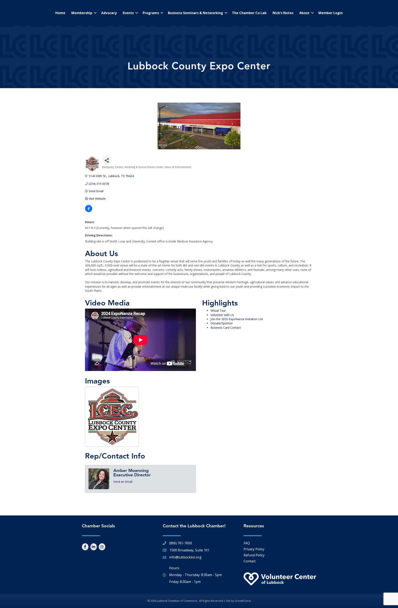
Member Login (330, 13)
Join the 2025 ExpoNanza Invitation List (236, 319)
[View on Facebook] (88, 211)
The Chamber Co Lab (249, 13)
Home (60, 13)
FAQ (247, 543)
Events (128, 13)
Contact (250, 561)
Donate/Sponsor (221, 323)
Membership (81, 13)
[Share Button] (107, 160)
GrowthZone (243, 601)
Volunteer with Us (222, 315)
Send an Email (122, 482)
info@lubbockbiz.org (185, 557)
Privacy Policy (254, 549)
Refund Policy (254, 555)
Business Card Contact (225, 328)
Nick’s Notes (283, 13)
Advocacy (109, 13)
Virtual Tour (218, 311)
